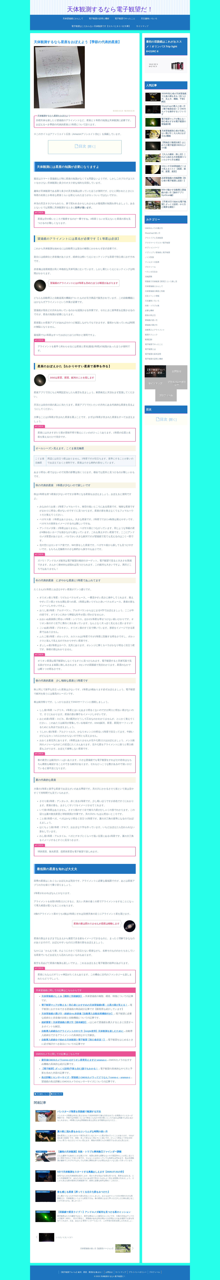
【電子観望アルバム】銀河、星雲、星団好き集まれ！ (81, 1272)
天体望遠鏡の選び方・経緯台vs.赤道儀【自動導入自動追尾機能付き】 (77, 1013)
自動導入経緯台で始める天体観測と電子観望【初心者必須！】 (74, 1039)
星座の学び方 (57, 1094)
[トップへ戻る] (216, 1276)
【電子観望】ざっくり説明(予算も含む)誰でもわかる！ (70, 1068)
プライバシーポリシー (138, 1272)
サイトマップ (120, 1272)
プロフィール (154, 1272)
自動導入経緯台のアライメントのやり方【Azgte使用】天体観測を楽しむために (82, 1031)
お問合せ (109, 1272)
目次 (82, 146)
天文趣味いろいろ (43, 1094)
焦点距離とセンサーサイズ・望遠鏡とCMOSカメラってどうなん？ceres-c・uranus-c (86, 1077)
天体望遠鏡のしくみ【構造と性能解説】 (62, 996)
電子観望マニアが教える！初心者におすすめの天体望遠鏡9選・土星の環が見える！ (85, 1005)
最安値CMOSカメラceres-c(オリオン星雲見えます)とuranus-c (74, 1060)
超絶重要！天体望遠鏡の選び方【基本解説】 (64, 1022)
